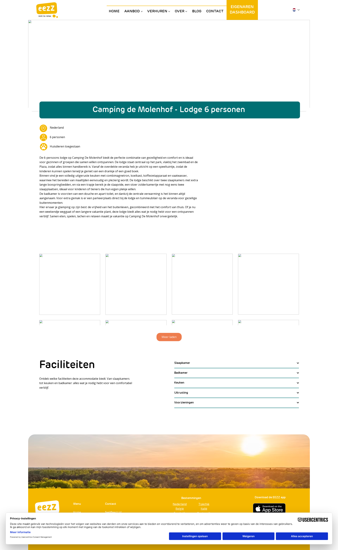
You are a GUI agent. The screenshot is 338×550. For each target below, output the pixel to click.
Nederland (180, 504)
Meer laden (169, 337)
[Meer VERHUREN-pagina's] (169, 11)
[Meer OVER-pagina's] (186, 11)
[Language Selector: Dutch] (296, 10)
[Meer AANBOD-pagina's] (142, 11)
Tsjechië (203, 504)
